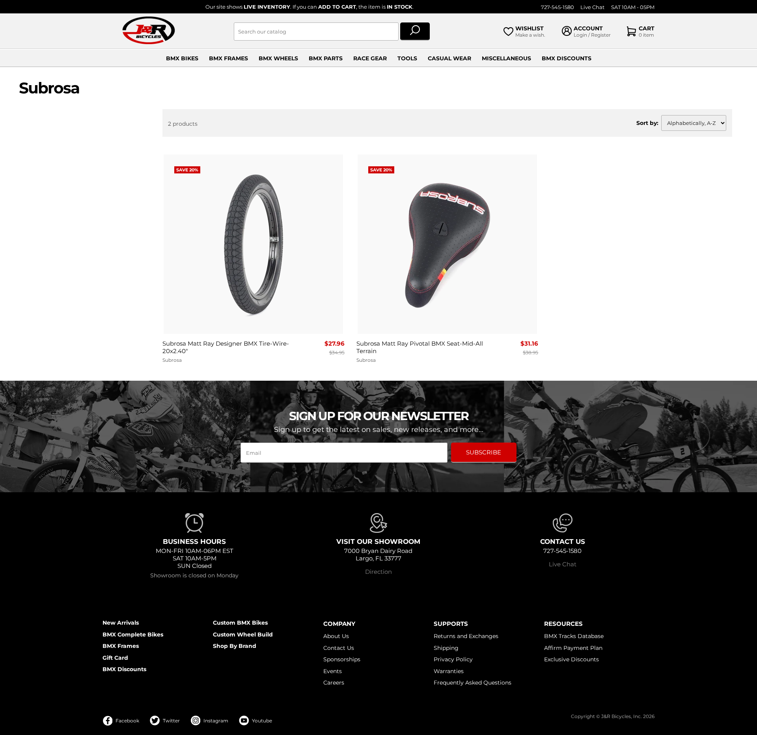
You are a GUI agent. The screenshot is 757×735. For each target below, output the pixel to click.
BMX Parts (326, 58)
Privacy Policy (453, 659)
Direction (378, 571)
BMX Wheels (278, 58)
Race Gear (370, 58)
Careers (333, 682)
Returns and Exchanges (466, 636)
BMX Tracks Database (574, 636)
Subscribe (483, 452)
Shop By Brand (234, 646)
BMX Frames (228, 58)
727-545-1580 (557, 7)
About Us (336, 636)
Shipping (446, 648)
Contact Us (338, 648)
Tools (407, 58)
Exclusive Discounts (571, 659)
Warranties (449, 671)
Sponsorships (341, 659)
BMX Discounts (566, 58)
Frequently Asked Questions (472, 682)
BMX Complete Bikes (133, 634)
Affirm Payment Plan (573, 648)
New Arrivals (121, 623)
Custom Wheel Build (243, 634)
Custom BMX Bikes (240, 623)
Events (332, 671)
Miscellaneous (506, 58)
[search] (415, 31)
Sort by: (647, 123)
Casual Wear (449, 58)
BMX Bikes (182, 58)
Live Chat (592, 7)
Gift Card (115, 658)
